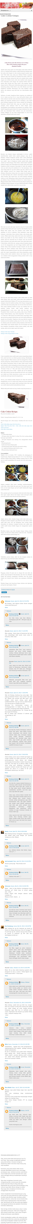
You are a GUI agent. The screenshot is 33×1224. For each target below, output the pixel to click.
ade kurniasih (9, 861)
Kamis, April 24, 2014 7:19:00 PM (19, 692)
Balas (6, 607)
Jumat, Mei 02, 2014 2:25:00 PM (22, 926)
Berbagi (4, 592)
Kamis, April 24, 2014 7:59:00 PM (19, 754)
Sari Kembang (9, 926)
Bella (6, 1044)
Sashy (6, 831)
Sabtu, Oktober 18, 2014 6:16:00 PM (20, 967)
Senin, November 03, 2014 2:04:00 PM (20, 1002)
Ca (6, 429)
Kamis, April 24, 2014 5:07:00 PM (20, 601)
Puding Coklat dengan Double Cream (10, 333)
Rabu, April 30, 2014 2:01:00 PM (22, 861)
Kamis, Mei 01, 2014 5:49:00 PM (19, 886)
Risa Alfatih (8, 1087)
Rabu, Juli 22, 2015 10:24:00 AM (21, 1087)
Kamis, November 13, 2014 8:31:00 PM (18, 1044)
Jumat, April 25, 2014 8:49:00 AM (18, 831)
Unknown (7, 601)
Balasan (9, 611)
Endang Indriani (13, 614)
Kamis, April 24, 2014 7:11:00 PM (19, 631)
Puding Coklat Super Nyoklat (7, 331)
